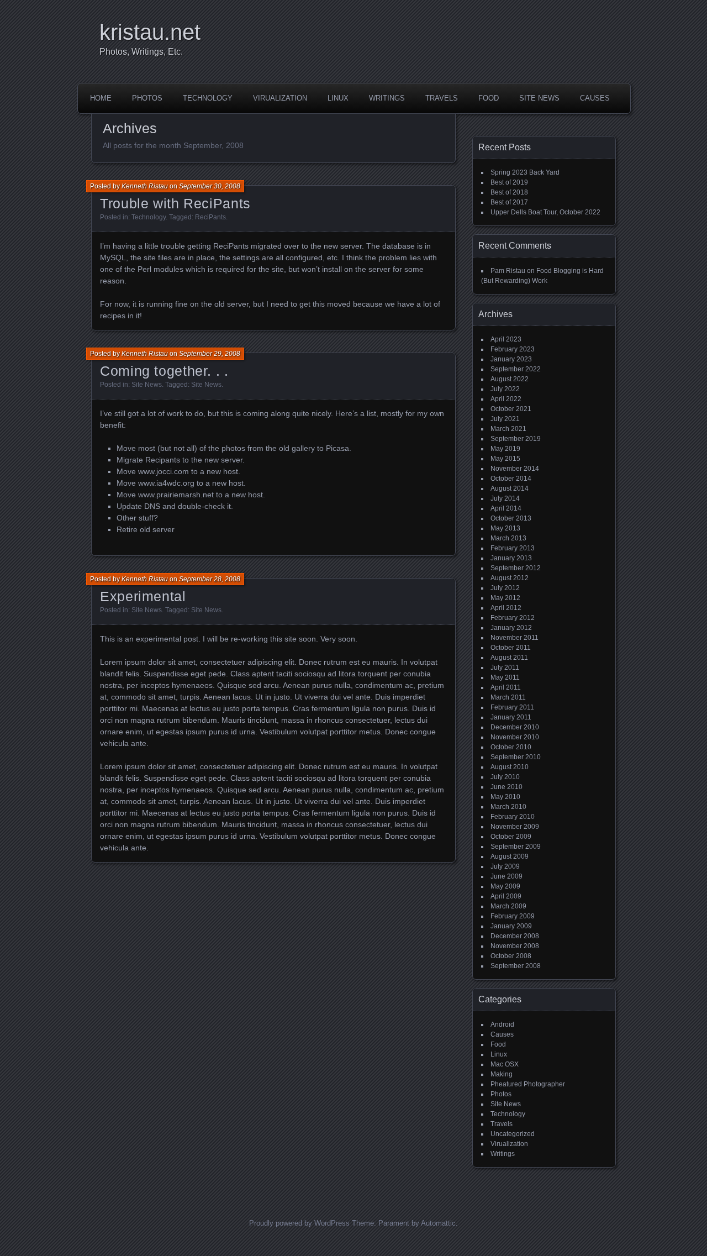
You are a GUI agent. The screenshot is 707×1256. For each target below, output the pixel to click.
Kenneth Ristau (145, 186)
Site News (539, 98)
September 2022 (515, 369)
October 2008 (510, 956)
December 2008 (514, 936)
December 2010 (514, 727)
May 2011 (505, 677)
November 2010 (514, 737)
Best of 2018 (509, 192)
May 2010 (505, 797)
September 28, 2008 (209, 579)
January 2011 (510, 717)
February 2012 (512, 618)
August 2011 (509, 657)
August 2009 (509, 856)
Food (488, 98)
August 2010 (509, 767)
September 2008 (515, 966)
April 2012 (505, 608)
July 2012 (505, 588)
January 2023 (511, 359)
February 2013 (512, 548)
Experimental (143, 596)
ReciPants (210, 217)
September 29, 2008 (209, 354)
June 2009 (506, 876)
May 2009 (505, 886)
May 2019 (505, 449)
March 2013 (508, 538)
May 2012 (505, 598)
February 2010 (512, 817)
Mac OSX (504, 1064)
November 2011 (514, 638)
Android (502, 1024)
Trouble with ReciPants (175, 203)
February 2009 (512, 916)
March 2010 (508, 807)
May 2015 (505, 459)
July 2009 (505, 866)
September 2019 (515, 439)
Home (101, 98)
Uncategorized (512, 1134)
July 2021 (505, 419)
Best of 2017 (509, 202)
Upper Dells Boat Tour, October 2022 (545, 212)
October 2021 (510, 409)
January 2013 (511, 558)
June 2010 (506, 787)
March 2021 (508, 429)
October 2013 (510, 518)
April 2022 (505, 399)
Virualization (280, 98)
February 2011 (512, 707)
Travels (441, 98)
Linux (338, 98)
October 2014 (510, 478)
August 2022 (509, 379)
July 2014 (505, 498)
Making (501, 1074)
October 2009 (510, 836)
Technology (208, 98)
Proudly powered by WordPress (299, 1223)
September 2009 (515, 846)
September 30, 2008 (209, 186)
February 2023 (512, 349)
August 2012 (509, 578)
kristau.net (150, 32)
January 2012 (511, 628)
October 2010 (510, 747)
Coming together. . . (164, 371)
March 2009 (508, 906)
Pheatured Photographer (527, 1084)
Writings (387, 98)
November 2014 (514, 468)
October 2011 (510, 647)
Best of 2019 (509, 182)
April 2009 (505, 896)
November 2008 (514, 946)
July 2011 (504, 667)
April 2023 (505, 339)
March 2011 (508, 697)
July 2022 (505, 389)
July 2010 (505, 777)
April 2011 (505, 687)
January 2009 (511, 926)
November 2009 (514, 827)
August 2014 (509, 488)
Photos (147, 98)
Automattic (438, 1223)
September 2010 (515, 757)
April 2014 (505, 508)
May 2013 (505, 528)
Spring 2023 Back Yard (525, 172)
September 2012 (515, 568)
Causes (595, 98)
